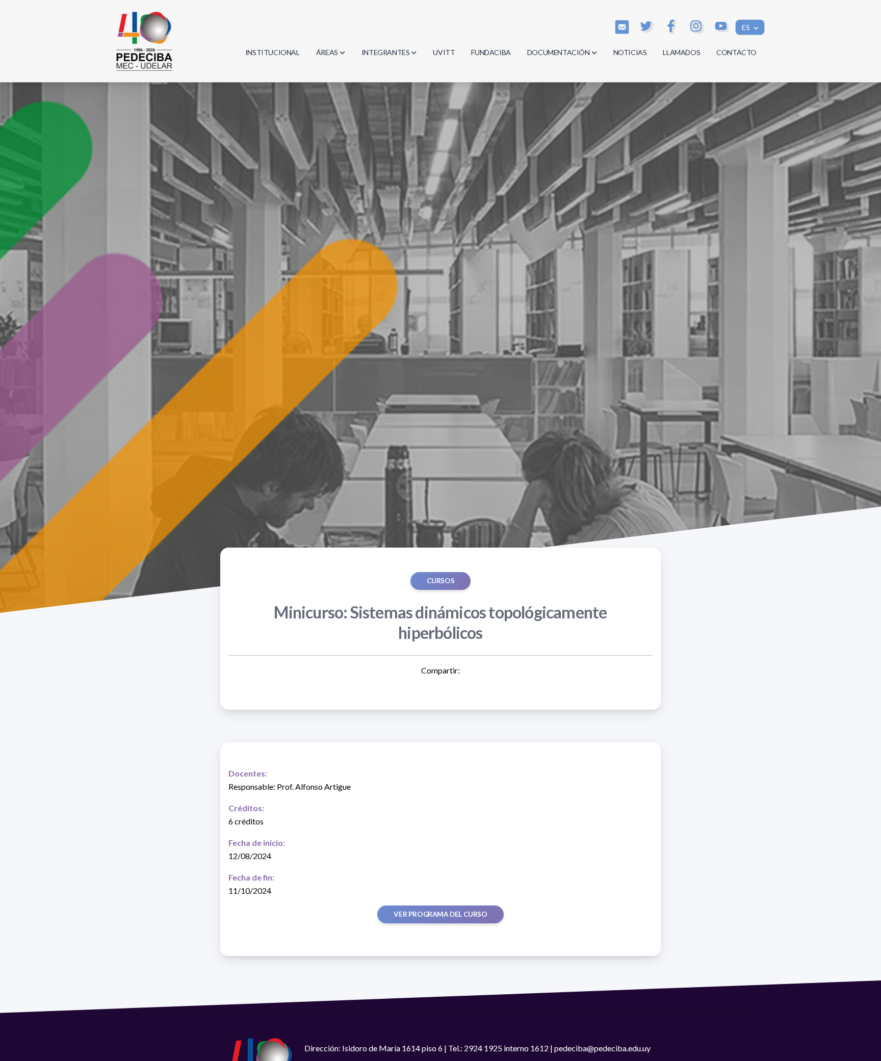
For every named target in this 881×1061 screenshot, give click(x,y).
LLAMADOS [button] (681, 52)
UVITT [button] (444, 52)
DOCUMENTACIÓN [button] (558, 52)
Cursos (441, 581)
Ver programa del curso (440, 914)
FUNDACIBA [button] (490, 52)
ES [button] (747, 27)
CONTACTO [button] (736, 52)
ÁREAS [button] (327, 52)
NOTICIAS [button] (630, 52)
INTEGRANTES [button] (385, 52)
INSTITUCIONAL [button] (272, 52)
